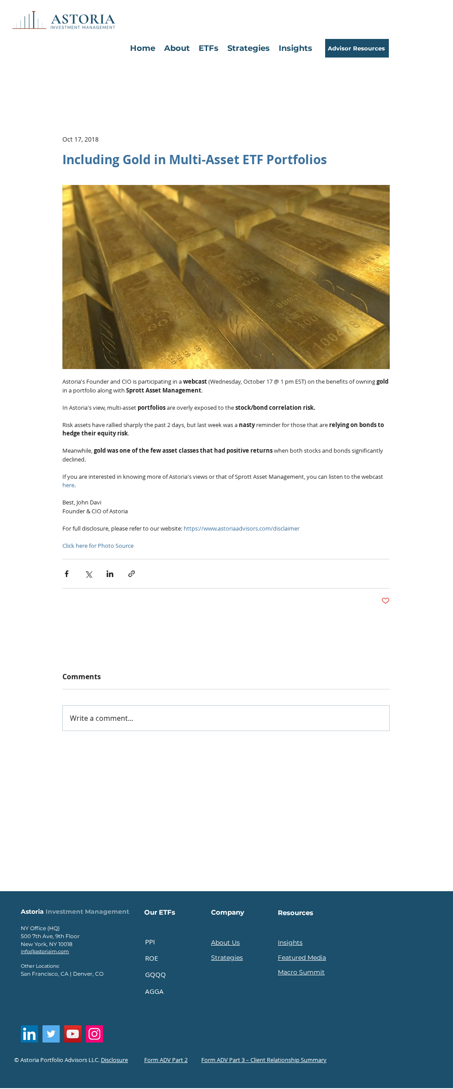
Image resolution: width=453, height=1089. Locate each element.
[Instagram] (94, 1034)
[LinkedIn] (29, 1034)
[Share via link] (131, 574)
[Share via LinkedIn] (110, 574)
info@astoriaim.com (45, 951)
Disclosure (114, 1060)
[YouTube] (72, 1034)
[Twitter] (51, 1034)
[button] (208, 48)
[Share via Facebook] (66, 574)
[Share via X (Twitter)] (88, 574)
